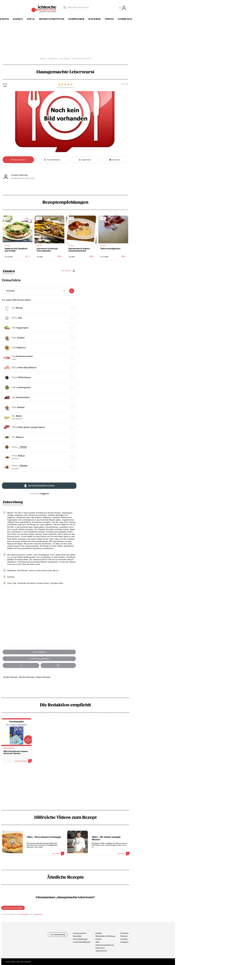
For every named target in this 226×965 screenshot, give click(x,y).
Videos (109, 19)
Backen (18, 19)
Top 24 (31, 19)
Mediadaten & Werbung (105, 936)
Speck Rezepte (43, 677)
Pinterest (124, 936)
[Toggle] (122, 8)
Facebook (124, 933)
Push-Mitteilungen (80, 939)
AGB (97, 942)
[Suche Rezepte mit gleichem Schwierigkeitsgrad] (124, 84)
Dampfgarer (76, 19)
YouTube (124, 939)
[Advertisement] (65, 787)
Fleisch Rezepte (27, 677)
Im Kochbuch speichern (39, 659)
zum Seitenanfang (57, 934)
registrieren (38, 914)
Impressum (100, 948)
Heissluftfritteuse (51, 19)
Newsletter (77, 936)
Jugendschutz (101, 951)
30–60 (5, 84)
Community (125, 19)
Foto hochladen (39, 652)
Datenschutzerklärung (104, 945)
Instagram (124, 942)
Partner (98, 939)
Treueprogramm (79, 933)
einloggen (25, 914)
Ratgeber (95, 19)
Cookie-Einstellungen (81, 942)
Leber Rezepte (11, 677)
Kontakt (98, 933)
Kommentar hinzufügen (13, 908)
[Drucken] (58, 665)
